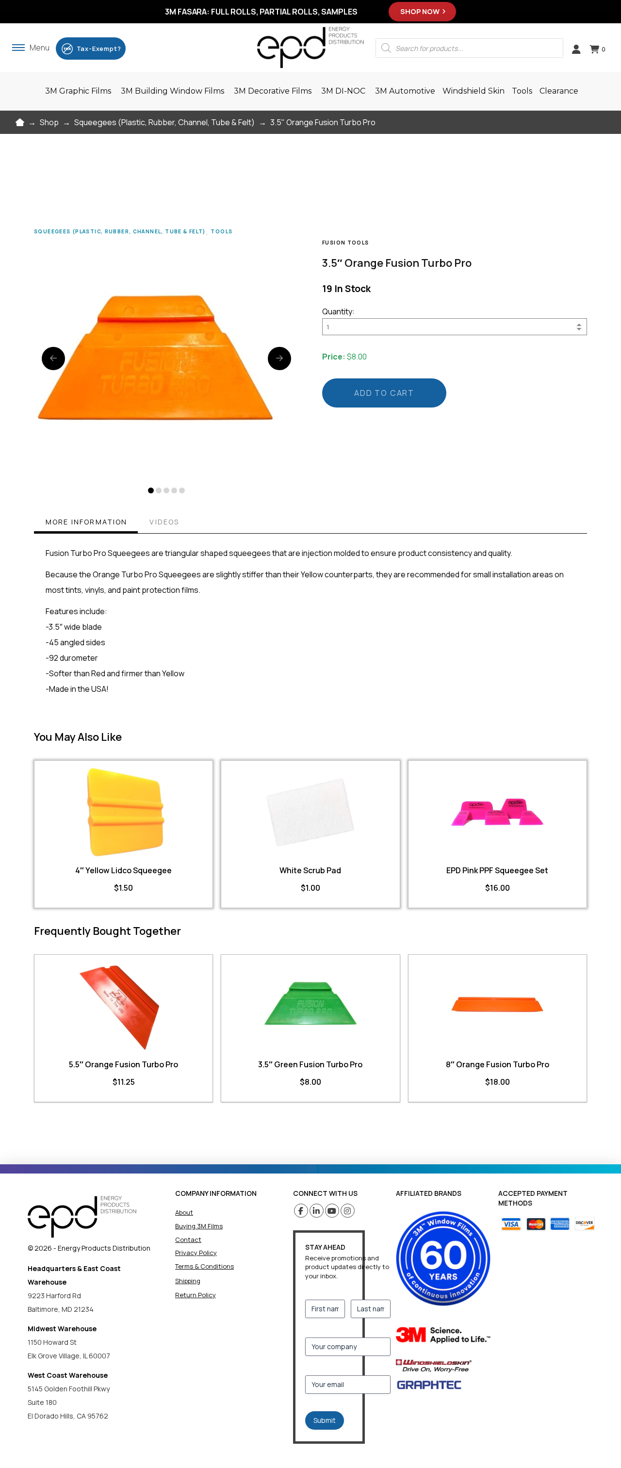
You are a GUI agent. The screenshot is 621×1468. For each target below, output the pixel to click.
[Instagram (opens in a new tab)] (348, 1211)
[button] (31, 47)
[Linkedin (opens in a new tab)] (317, 1211)
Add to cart (384, 393)
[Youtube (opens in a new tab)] (332, 1211)
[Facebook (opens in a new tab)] (301, 1211)
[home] (82, 1217)
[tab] (86, 523)
